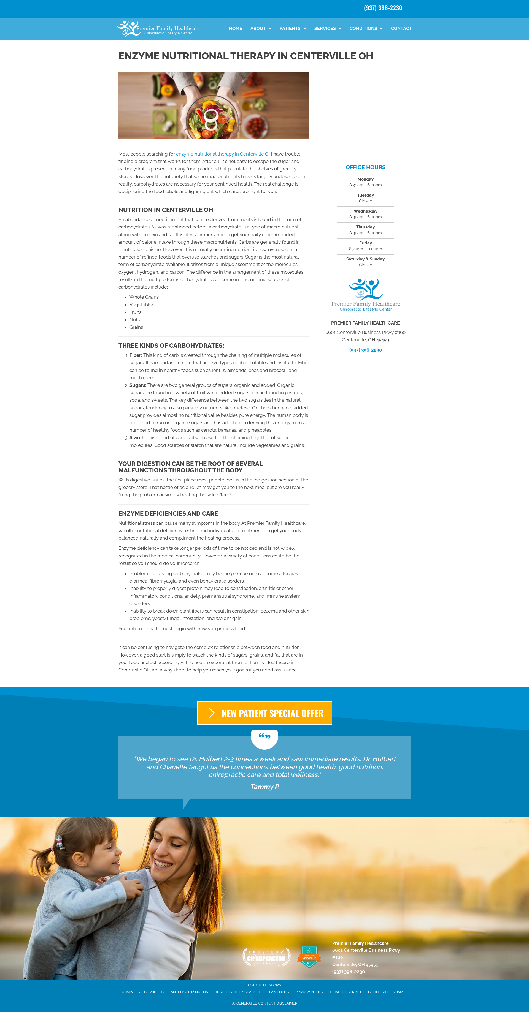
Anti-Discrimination (190, 992)
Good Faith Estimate (387, 992)
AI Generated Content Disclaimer (264, 1003)
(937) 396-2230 (383, 7)
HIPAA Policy (278, 992)
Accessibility (152, 992)
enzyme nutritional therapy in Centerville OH (224, 154)
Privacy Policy (309, 992)
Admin (127, 992)
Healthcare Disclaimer (237, 992)
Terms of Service (345, 992)
